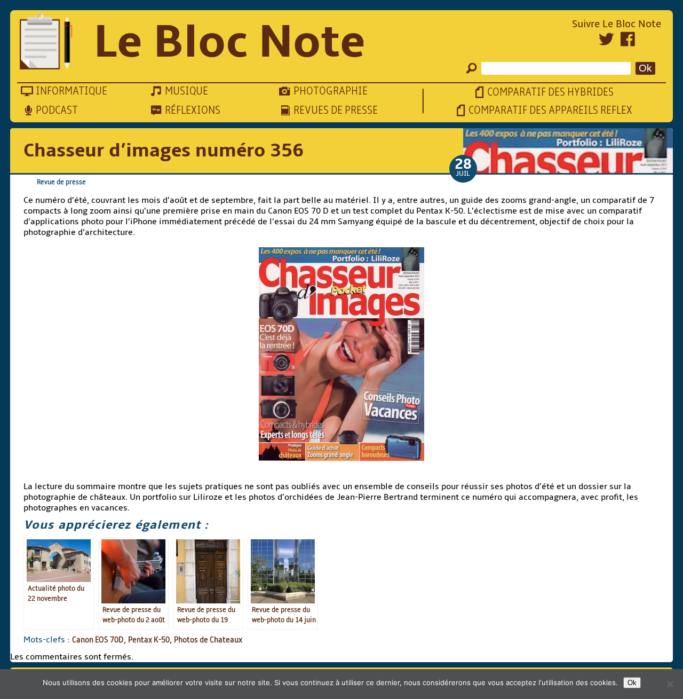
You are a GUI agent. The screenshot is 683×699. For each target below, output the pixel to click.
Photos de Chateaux (208, 639)
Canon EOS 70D (98, 639)
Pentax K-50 (149, 639)
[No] (669, 684)
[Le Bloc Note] (45, 42)
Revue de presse (61, 181)
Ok (632, 683)
